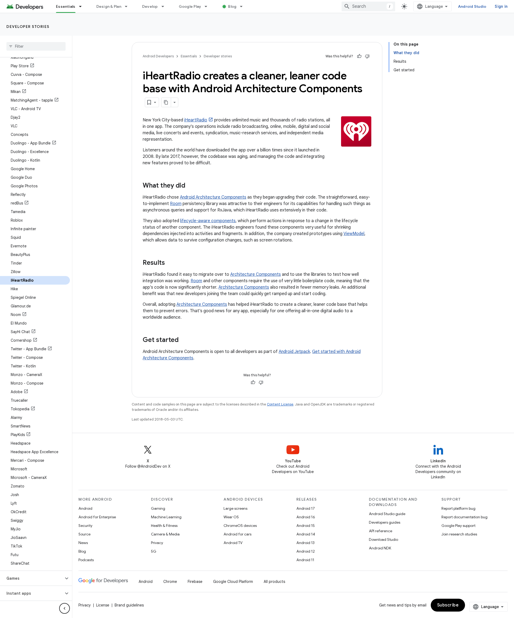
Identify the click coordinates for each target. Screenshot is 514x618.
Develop (150, 6)
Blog (232, 6)
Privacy (157, 542)
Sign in (501, 6)
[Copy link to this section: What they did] (190, 186)
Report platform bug (458, 508)
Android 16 (305, 517)
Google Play (190, 6)
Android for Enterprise (97, 517)
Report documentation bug (464, 517)
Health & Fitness (164, 525)
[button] (31, 578)
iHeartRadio (195, 120)
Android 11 (305, 559)
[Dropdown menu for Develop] (165, 6)
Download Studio (383, 539)
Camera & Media (165, 534)
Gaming (158, 508)
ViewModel (353, 233)
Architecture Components (255, 274)
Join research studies (459, 534)
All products (274, 581)
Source (84, 534)
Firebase (195, 581)
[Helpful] (359, 56)
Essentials (65, 6)
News (83, 542)
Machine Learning (166, 517)
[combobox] (368, 6)
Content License (280, 404)
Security (85, 525)
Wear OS (231, 517)
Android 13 (305, 542)
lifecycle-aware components (208, 221)
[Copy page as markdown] (166, 102)
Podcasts (86, 559)
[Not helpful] (367, 56)
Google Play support (458, 525)
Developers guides (384, 522)
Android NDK (380, 548)
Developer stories (28, 26)
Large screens (235, 508)
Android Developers (158, 56)
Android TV (233, 542)
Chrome (170, 581)
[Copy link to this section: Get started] (184, 340)
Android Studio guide (387, 513)
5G (153, 551)
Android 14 (305, 534)
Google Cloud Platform (233, 581)
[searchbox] (36, 46)
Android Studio (472, 6)
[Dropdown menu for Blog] (243, 6)
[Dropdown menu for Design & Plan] (128, 6)
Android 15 (305, 525)
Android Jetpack (294, 351)
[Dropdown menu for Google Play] (208, 6)
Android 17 (305, 508)
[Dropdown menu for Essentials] (82, 6)
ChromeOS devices (240, 525)
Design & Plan (108, 6)
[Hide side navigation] (64, 608)
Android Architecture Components (213, 197)
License (102, 605)
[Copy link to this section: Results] (170, 263)
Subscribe (448, 605)
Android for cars (237, 534)
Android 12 (305, 551)
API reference (380, 530)
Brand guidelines (129, 605)
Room (176, 203)
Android (85, 508)
